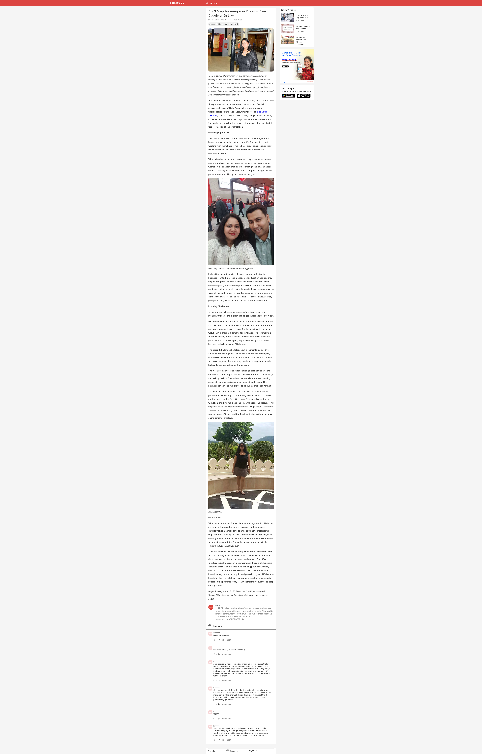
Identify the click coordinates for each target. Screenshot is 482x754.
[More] (273, 633)
